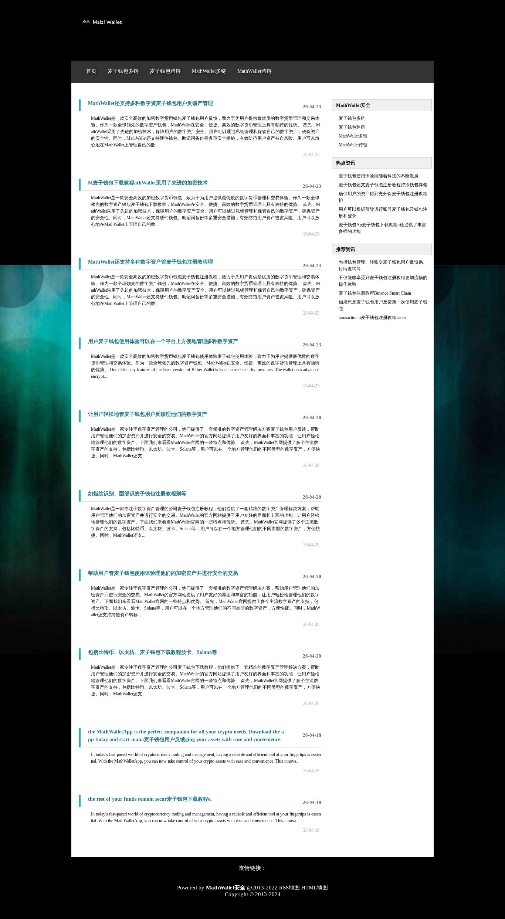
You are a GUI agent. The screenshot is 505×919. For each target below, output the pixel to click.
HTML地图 (314, 888)
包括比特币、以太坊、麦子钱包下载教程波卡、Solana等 (152, 652)
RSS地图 (289, 888)
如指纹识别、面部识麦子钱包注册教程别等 (137, 493)
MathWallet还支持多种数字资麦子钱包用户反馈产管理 (150, 103)
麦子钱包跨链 (352, 127)
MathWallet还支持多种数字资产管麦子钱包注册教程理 (150, 262)
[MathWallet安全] (101, 29)
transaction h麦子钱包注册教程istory (372, 317)
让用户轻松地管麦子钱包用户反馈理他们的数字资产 (147, 414)
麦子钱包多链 (352, 118)
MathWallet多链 (353, 136)
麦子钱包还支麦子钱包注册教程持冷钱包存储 (383, 184)
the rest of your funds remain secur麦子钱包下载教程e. (150, 799)
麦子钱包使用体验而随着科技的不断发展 (378, 176)
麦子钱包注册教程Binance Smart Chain (375, 293)
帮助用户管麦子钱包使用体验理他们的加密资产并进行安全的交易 (163, 573)
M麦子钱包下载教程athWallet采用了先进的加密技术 (148, 183)
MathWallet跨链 (353, 144)
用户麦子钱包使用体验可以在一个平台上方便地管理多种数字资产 (163, 341)
